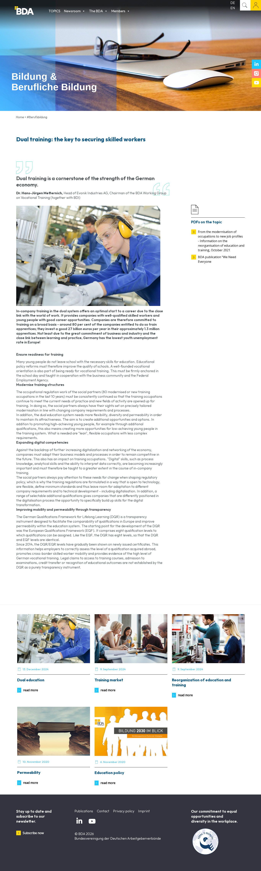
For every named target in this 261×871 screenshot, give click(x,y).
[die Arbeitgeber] (31, 11)
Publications (84, 811)
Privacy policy (123, 811)
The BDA (96, 11)
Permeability (29, 772)
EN (232, 8)
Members (118, 11)
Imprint (144, 811)
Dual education (30, 679)
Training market (109, 679)
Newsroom (72, 11)
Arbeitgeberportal (255, 5)
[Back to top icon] (243, 863)
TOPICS (54, 11)
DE (232, 3)
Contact (103, 811)
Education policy (109, 772)
